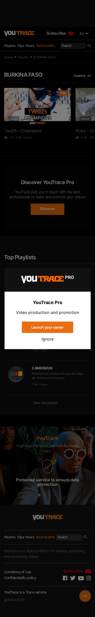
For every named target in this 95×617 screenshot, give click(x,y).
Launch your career (47, 327)
